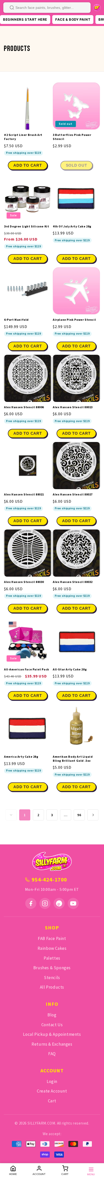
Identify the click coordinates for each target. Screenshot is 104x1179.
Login (52, 1081)
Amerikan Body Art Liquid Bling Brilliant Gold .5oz (73, 758)
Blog (51, 1015)
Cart (52, 1101)
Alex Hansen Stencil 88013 (73, 407)
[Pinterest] (59, 903)
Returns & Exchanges (52, 1044)
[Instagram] (44, 903)
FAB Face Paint (52, 938)
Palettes (52, 958)
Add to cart (27, 258)
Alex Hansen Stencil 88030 (24, 582)
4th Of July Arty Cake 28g (72, 226)
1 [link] (25, 815)
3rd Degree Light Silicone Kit (26, 226)
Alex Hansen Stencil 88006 (24, 407)
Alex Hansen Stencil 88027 (73, 494)
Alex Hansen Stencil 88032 (73, 582)
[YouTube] (73, 903)
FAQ (52, 1053)
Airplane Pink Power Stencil (74, 319)
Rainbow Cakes (52, 948)
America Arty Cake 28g (21, 756)
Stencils (52, 977)
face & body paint (72, 19)
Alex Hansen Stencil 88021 (24, 494)
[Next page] (92, 814)
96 (79, 815)
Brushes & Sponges (52, 967)
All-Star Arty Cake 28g (70, 669)
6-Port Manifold (16, 319)
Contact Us (52, 1024)
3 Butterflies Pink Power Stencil (72, 137)
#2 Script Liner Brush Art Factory (23, 137)
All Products (52, 987)
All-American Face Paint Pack (26, 669)
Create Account (52, 1091)
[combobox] (47, 7)
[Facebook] (30, 903)
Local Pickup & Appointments (52, 1034)
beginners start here (25, 19)
